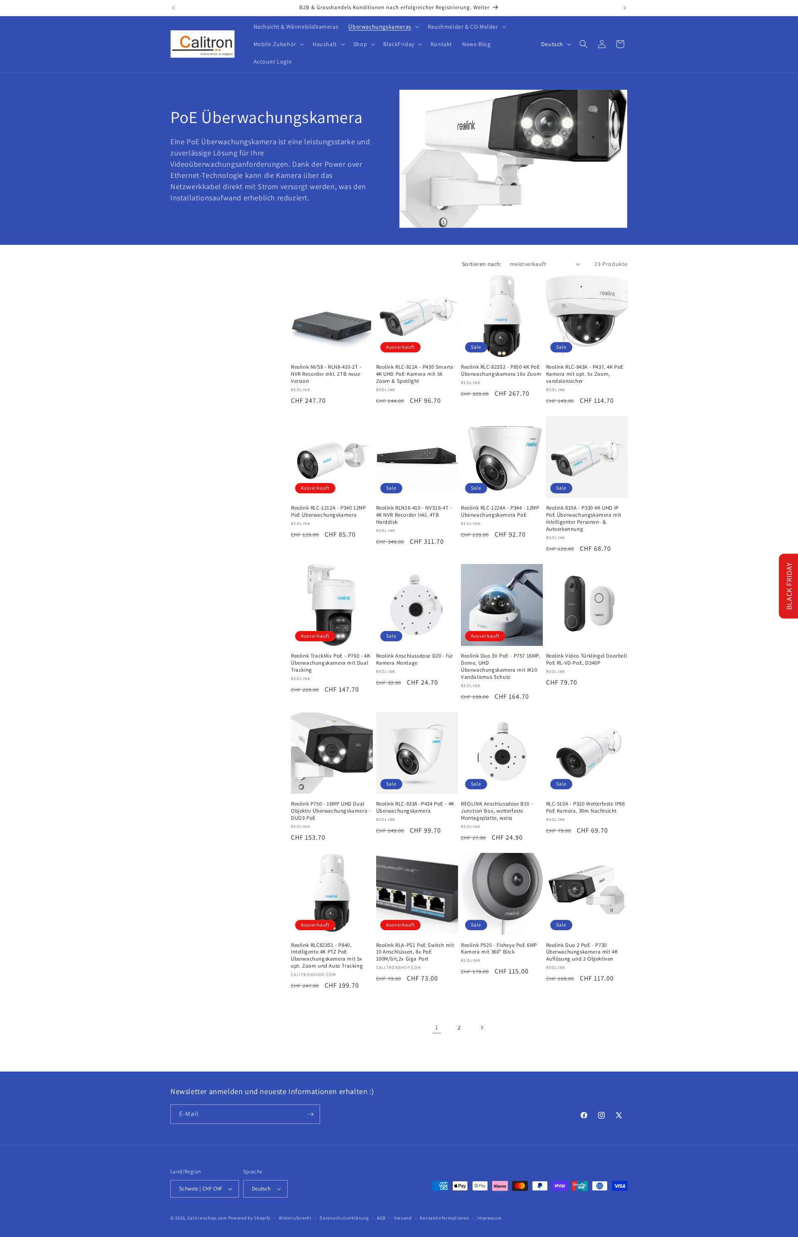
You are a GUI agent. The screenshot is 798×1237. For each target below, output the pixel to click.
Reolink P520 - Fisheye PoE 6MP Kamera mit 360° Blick (499, 949)
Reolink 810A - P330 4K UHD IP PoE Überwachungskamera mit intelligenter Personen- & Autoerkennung (584, 518)
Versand (403, 1218)
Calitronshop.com (207, 1218)
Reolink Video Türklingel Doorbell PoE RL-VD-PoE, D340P (586, 659)
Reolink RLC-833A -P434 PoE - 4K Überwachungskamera (415, 807)
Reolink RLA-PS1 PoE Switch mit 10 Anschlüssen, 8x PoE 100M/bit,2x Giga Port (415, 952)
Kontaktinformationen (444, 1218)
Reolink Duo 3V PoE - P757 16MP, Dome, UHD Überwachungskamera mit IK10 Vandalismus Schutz (500, 666)
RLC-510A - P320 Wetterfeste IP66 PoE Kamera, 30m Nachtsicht (585, 807)
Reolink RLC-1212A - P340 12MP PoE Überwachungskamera (328, 511)
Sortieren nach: (482, 264)
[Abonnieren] (310, 1114)
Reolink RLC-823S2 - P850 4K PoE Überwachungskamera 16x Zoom (501, 370)
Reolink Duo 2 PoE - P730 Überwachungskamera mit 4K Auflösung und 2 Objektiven (582, 952)
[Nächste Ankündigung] (625, 8)
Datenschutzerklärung (344, 1218)
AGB (381, 1218)
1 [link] (436, 1027)
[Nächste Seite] (482, 1027)
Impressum (489, 1218)
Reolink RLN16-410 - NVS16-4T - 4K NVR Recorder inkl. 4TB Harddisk (414, 515)
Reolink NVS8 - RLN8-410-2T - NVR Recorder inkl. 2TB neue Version (326, 374)
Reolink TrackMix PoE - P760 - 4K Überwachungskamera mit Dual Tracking (330, 663)
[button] (382, 26)
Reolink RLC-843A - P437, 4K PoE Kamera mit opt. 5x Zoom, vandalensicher (585, 374)
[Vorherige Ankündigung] (173, 8)
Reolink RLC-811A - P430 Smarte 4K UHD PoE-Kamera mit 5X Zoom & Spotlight (414, 374)
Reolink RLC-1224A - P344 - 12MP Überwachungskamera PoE (500, 511)
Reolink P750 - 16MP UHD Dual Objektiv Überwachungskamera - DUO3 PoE (331, 811)
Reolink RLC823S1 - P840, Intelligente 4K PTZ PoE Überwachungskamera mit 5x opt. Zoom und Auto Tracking (327, 956)
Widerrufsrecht (295, 1218)
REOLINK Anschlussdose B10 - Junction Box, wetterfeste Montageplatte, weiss (497, 811)
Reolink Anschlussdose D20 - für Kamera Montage (414, 659)
